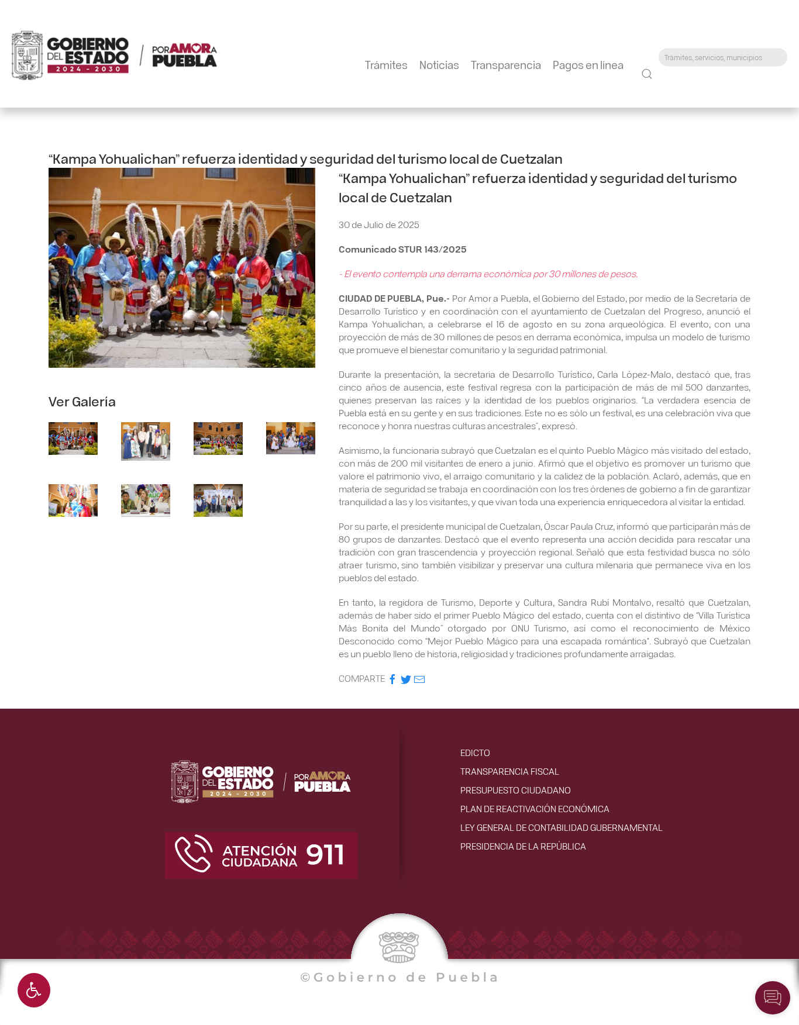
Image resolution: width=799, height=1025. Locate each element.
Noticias (439, 64)
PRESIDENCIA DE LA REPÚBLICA (523, 846)
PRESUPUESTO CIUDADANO (515, 790)
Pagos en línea (588, 64)
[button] (34, 990)
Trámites (386, 64)
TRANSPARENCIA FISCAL (509, 771)
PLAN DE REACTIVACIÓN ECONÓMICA (534, 808)
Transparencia (506, 64)
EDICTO (475, 752)
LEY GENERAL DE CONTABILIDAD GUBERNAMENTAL (561, 827)
